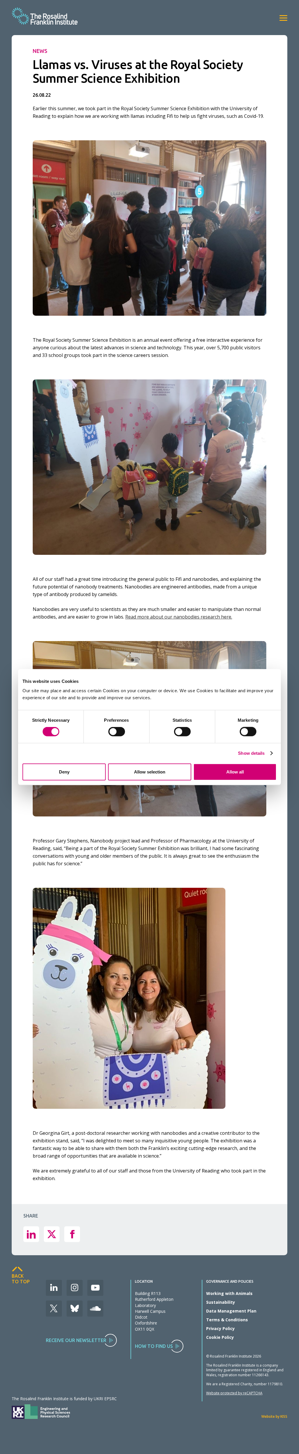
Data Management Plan (231, 1311)
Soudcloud (95, 1309)
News (40, 51)
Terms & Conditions (227, 1319)
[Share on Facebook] (72, 1234)
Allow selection (149, 771)
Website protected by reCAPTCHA (234, 1393)
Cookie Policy (220, 1337)
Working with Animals (229, 1293)
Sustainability (220, 1302)
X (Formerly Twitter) (54, 1309)
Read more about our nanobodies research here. (178, 617)
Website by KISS (274, 1416)
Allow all (235, 771)
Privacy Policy (220, 1328)
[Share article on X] (52, 1234)
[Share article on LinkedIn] (31, 1234)
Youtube (95, 1288)
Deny (64, 771)
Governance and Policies (229, 1281)
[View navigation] (283, 18)
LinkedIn (54, 1288)
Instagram (75, 1288)
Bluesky (75, 1309)
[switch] (116, 731)
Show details (251, 753)
